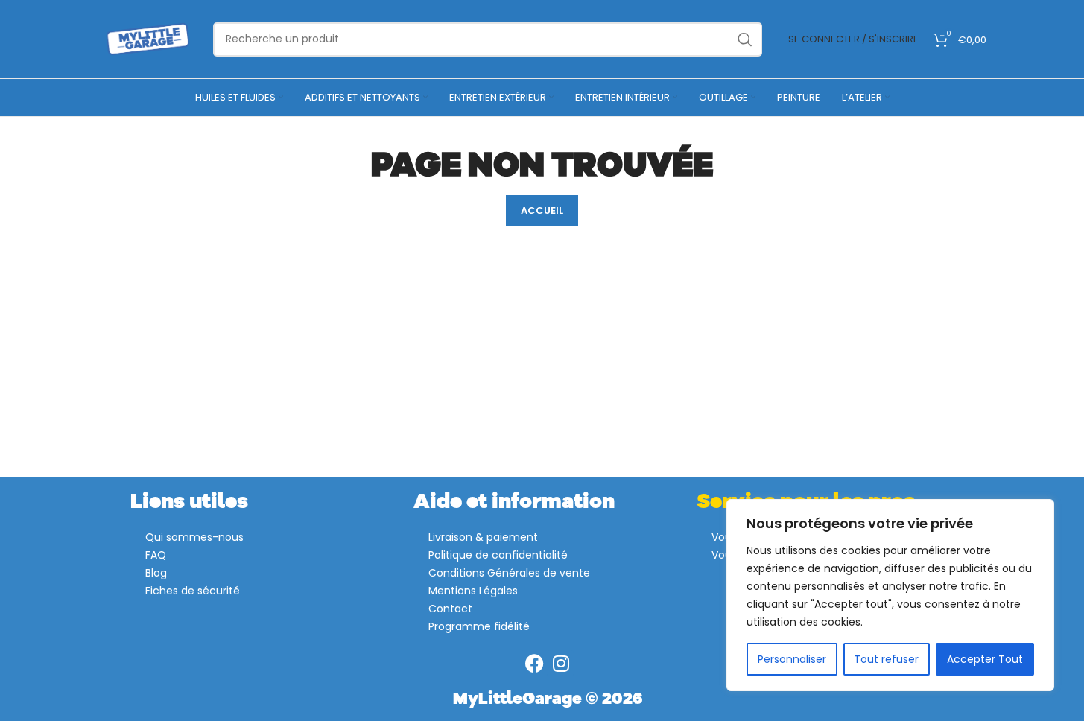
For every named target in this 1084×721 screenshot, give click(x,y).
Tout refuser (886, 659)
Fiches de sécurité (192, 590)
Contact (450, 608)
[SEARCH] (745, 39)
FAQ (155, 554)
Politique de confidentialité (498, 554)
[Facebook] (535, 663)
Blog (156, 572)
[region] (890, 595)
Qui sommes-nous (194, 537)
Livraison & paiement (483, 537)
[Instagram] (561, 663)
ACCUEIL (542, 210)
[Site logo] (148, 38)
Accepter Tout (985, 659)
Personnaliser (792, 659)
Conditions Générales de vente (509, 572)
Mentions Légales (473, 590)
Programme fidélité (479, 626)
